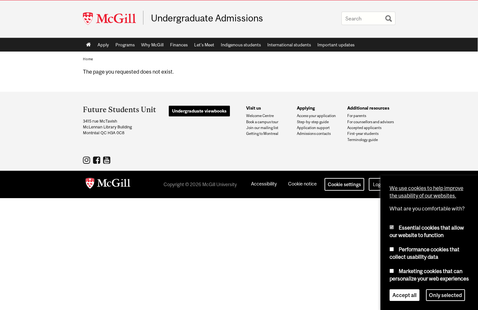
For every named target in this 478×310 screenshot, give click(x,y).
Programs (125, 44)
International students (289, 44)
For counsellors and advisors (370, 122)
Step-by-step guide (313, 122)
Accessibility (264, 183)
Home (88, 45)
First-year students (362, 134)
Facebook (97, 160)
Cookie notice (302, 183)
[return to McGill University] (108, 184)
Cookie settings (344, 184)
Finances (179, 44)
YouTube (107, 160)
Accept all (404, 295)
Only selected (445, 295)
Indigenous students (241, 44)
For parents (356, 116)
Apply (103, 44)
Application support (313, 128)
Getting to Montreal (262, 134)
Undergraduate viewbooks (199, 110)
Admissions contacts (314, 134)
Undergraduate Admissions (207, 18)
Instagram (87, 160)
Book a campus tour (262, 122)
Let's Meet (204, 44)
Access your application (316, 116)
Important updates (335, 44)
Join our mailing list (262, 128)
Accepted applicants (364, 128)
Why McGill (152, 44)
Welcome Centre (260, 116)
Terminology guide (362, 140)
